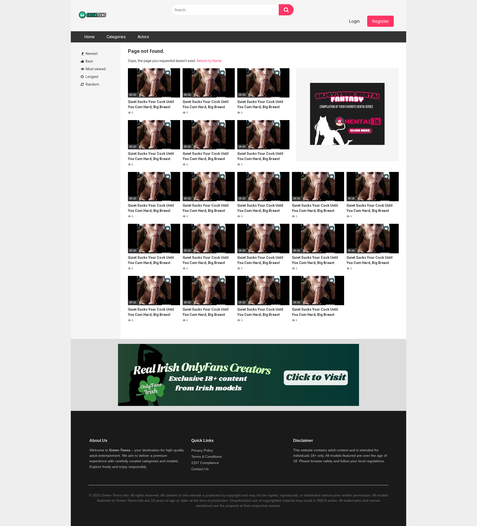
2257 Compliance (205, 463)
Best (89, 61)
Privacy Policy (202, 450)
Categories (116, 36)
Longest (91, 77)
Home (89, 36)
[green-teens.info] (93, 15)
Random (92, 84)
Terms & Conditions (206, 457)
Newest (91, 54)
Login (354, 21)
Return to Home (209, 61)
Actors (143, 36)
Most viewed (95, 69)
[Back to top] (460, 511)
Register (380, 21)
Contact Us (200, 469)
